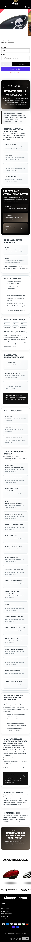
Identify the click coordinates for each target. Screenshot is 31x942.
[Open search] (5, 7)
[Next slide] (28, 877)
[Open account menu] (25, 7)
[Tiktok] (17, 939)
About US (3, 919)
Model (3, 54)
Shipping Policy (5, 916)
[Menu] (2, 7)
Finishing (3, 47)
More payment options (15, 72)
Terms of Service (5, 906)
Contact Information (6, 913)
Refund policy (5, 908)
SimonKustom (12, 933)
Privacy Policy (5, 911)
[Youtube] (20, 939)
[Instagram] (14, 939)
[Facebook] (11, 939)
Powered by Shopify (21, 933)
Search (3, 903)
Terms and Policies (15, 936)
